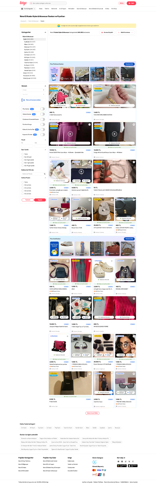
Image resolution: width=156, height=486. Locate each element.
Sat (132, 3)
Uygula (40, 200)
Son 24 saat (28, 157)
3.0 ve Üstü (27, 185)
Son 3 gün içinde (29, 160)
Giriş (121, 3)
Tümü (26, 154)
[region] (92, 74)
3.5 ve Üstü (27, 188)
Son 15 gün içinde (29, 165)
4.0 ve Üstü (27, 191)
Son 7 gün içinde (29, 163)
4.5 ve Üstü (27, 194)
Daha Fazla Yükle (92, 413)
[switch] (42, 108)
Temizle (27, 200)
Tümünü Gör (129, 64)
